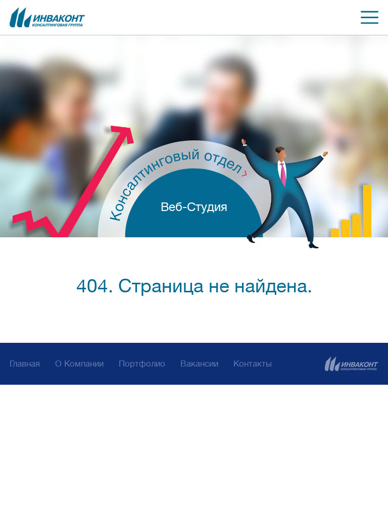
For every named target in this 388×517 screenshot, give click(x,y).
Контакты (252, 364)
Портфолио (142, 364)
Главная (25, 364)
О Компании (79, 364)
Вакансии (199, 364)
